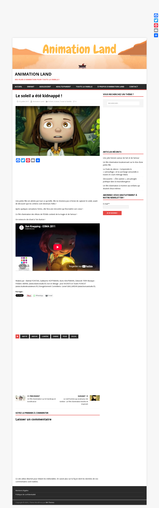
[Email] (156, 30)
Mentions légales (22, 490)
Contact (133, 86)
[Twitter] (156, 20)
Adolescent (45, 86)
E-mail (106, 204)
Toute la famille (84, 86)
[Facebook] (156, 15)
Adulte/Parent (63, 86)
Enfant (30, 86)
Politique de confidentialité (26, 494)
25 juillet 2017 (24, 101)
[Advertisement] (74, 17)
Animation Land (38, 101)
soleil (74, 336)
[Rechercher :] (123, 103)
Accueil (18, 86)
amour (34, 336)
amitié (24, 336)
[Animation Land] (79, 67)
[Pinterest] (156, 25)
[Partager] (156, 35)
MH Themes (50, 502)
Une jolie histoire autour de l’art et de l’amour (121, 158)
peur (65, 336)
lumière (45, 336)
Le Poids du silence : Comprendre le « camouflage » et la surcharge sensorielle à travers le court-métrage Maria (120, 172)
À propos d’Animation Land (111, 86)
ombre (55, 336)
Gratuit (56, 101)
